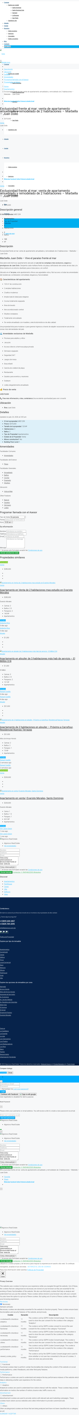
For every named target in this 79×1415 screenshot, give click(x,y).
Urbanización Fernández (8, 1057)
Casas (6, 887)
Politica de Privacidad (7, 937)
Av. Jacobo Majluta (6, 999)
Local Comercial (5, 962)
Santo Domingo (16, 7)
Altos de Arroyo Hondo (7, 992)
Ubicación (7, 72)
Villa (5, 889)
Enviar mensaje (6, 872)
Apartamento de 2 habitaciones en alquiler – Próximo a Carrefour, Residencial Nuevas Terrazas (36, 728)
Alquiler (2, 633)
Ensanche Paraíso (6, 1012)
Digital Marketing (59, 1064)
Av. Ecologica (4, 997)
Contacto (6, 44)
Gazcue (2, 1028)
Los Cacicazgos (5, 1039)
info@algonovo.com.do (8, 928)
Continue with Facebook (9, 1094)
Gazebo (7, 503)
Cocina (6, 478)
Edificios (7, 892)
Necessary (6, 1304)
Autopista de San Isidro (7, 994)
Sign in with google (29, 1094)
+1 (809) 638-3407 (9, 233)
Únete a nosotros (13, 39)
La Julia (2, 1036)
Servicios (11, 33)
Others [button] (2, 1403)
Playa (6, 464)
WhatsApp (7, 101)
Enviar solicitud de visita (9, 553)
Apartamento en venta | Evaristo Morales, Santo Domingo (31, 798)
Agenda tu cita (12, 20)
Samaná (14, 13)
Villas (6, 894)
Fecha (2, 520)
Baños (6, 475)
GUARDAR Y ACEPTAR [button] (8, 1414)
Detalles (7, 74)
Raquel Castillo (5, 692)
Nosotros (6, 28)
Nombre (3, 531)
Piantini (2, 1052)
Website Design (46, 1064)
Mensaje (3, 548)
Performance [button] (5, 1372)
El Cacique (3, 1007)
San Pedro (15, 18)
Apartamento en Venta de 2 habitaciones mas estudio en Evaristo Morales (36, 591)
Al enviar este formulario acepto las (22, 550)
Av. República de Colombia (8, 1002)
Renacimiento (4, 1054)
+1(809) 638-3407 (7, 921)
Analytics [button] (3, 1383)
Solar (1, 975)
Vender (6, 26)
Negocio (3, 968)
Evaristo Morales (5, 1015)
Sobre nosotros (12, 31)
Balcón (6, 500)
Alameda (3, 986)
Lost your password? (21, 1089)
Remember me (7, 1089)
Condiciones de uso (35, 550)
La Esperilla (3, 1033)
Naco (2, 1049)
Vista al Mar (8, 491)
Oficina (2, 970)
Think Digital (71, 1064)
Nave (1, 965)
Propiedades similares (12, 82)
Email (32, 101)
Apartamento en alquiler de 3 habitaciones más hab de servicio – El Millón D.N (37, 660)
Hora (1, 522)
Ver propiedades (10, 846)
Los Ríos (3, 1046)
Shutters (7, 483)
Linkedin (28, 101)
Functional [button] (3, 1362)
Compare (3, 1073)
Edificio (2, 957)
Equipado (7, 480)
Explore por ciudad (13, 5)
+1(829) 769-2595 (7, 924)
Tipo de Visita (5, 517)
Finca (2, 960)
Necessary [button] (4, 1302)
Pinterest (23, 101)
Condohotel (4, 952)
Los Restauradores (6, 1044)
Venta (2, 123)
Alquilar (6, 23)
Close (10, 1073)
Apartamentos (9, 881)
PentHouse (8, 884)
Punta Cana (7, 46)
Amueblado (8, 473)
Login (3, 1092)
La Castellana (4, 1031)
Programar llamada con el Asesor (16, 80)
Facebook (13, 101)
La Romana (15, 15)
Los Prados (4, 1041)
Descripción (8, 69)
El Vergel (2, 1010)
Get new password (7, 1118)
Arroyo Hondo (4, 989)
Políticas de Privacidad (35, 1270)
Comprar (6, 2)
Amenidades (8, 77)
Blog (5, 41)
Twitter (18, 101)
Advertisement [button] (5, 1393)
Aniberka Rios (5, 623)
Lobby (6, 508)
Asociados (11, 36)
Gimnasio (7, 505)
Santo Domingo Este (18, 10)
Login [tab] (6, 1077)
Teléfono (3, 534)
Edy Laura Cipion (6, 829)
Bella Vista (3, 1005)
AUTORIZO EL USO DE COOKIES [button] (39, 1267)
